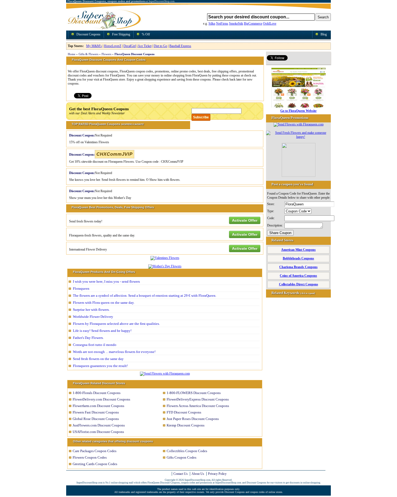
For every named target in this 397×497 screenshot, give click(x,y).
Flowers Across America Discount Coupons (198, 406)
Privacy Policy (217, 474)
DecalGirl (129, 46)
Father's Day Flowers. (88, 338)
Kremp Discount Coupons (185, 425)
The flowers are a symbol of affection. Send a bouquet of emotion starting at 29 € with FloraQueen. (144, 295)
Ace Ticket (145, 46)
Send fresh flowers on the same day (98, 359)
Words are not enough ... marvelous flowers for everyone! (114, 352)
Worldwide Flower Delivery (93, 317)
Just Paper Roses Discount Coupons (193, 419)
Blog (324, 34)
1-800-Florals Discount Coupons (96, 393)
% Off (146, 34)
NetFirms (222, 23)
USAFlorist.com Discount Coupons (98, 432)
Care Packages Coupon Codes (94, 451)
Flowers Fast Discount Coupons (96, 412)
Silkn (211, 23)
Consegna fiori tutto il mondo (94, 345)
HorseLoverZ (112, 46)
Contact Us (180, 474)
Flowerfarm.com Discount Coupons (98, 406)
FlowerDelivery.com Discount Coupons (101, 399)
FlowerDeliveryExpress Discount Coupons (198, 399)
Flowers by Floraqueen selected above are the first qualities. (116, 324)
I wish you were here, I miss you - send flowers (106, 281)
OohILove (269, 23)
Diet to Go (160, 46)
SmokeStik (236, 23)
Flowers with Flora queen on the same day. (103, 303)
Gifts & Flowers (88, 54)
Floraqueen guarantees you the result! (100, 366)
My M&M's (94, 46)
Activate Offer (244, 220)
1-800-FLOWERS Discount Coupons (194, 393)
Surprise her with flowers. (91, 310)
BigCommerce (253, 23)
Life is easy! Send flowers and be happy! (102, 331)
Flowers (106, 54)
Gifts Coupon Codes (181, 457)
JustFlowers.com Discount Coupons (99, 425)
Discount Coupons (88, 34)
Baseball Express (180, 46)
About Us (197, 474)
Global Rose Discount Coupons (96, 419)
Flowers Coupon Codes (90, 457)
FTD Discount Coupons (184, 412)
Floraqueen (81, 288)
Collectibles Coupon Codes (187, 451)
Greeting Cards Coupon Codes (95, 464)
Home (71, 54)
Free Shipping (121, 34)
